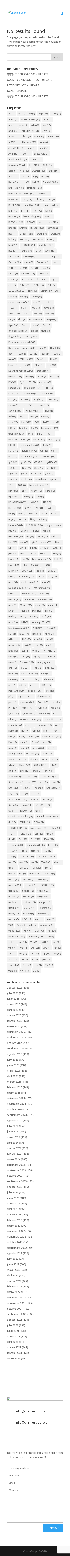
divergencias (17, 330)
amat (31, 148)
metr (12, 605)
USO (27, 919)
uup (38, 919)
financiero (16, 433)
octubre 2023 (15, 1175)
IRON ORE (15, 536)
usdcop (14, 896)
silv (11, 765)
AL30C (39, 136)
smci (12, 770)
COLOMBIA (16, 290)
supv (26, 805)
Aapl (43, 113)
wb (56, 942)
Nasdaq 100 (41, 622)
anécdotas (41, 153)
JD (58, 542)
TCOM (39, 822)
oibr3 (51, 656)
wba (12, 947)
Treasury (16, 845)
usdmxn (29, 902)
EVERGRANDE (33, 410)
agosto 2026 (14, 987)
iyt (34, 542)
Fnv (50, 433)
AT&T (24, 170)
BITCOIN (15, 222)
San (35, 742)
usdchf (13, 890)
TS (25, 850)
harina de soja (39, 485)
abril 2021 (12, 1341)
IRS (30, 536)
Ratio (44, 713)
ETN (12, 399)
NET (12, 633)
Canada (14, 262)
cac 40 (13, 256)
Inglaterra (54, 525)
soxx (44, 782)
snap (37, 770)
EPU (54, 376)
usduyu (28, 913)
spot (39, 787)
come (32, 290)
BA (45, 176)
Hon (40, 496)
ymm (12, 970)
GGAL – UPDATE (17, 91)
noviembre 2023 (16, 1170)
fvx (44, 450)
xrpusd (13, 965)
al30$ (26, 136)
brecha (42, 233)
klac (23, 553)
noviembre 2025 (16, 1037)
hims (50, 490)
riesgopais (44, 725)
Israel (43, 536)
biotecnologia (32, 216)
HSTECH (14, 507)
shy (11, 759)
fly (31, 433)
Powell (43, 702)
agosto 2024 (14, 1120)
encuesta (43, 370)
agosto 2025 (14, 1054)
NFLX (24, 633)
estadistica (32, 387)
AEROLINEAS (30, 130)
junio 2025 (13, 1065)
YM (49, 965)
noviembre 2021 (16, 1303)
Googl (40, 479)
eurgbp (39, 399)
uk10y (24, 867)
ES (32, 382)
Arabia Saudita (17, 159)
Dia (25, 325)
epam (42, 376)
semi (25, 748)
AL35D (13, 142)
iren (46, 530)
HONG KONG (17, 502)
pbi (37, 679)
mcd (46, 582)
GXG (22, 485)
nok (49, 639)
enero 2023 (13, 1225)
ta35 (12, 810)
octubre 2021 (15, 1308)
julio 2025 (12, 1059)
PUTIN (13, 707)
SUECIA (47, 799)
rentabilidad (53, 719)
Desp (51, 319)
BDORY (14, 205)
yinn (38, 965)
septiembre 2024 (17, 1115)
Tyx (46, 862)
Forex (39, 439)
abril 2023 (12, 1209)
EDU (57, 353)
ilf (32, 519)
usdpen (44, 902)
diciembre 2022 (16, 1231)
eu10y (25, 399)
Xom (13, 959)
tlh (49, 833)
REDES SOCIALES (30, 719)
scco (47, 742)
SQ (25, 793)
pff (11, 696)
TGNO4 (25, 833)
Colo (51, 285)
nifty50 (50, 633)
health (36, 490)
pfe (50, 690)
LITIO (13, 570)
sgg (51, 748)
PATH (26, 679)
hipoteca (14, 496)
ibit (44, 513)
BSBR (51, 239)
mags (52, 576)
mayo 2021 (13, 1336)
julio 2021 (12, 1325)
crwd (48, 302)
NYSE (13, 656)
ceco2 (13, 273)
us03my (42, 879)
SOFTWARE (16, 776)
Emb (51, 365)
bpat (12, 233)
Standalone (17, 799)
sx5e (39, 805)
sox (32, 782)
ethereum (31, 393)
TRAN (49, 839)
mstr (13, 622)
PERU (46, 685)
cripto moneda (18, 302)
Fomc (12, 439)
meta (29, 599)
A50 (21, 113)
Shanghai (15, 753)
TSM (47, 850)
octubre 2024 (15, 1109)
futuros (29, 450)
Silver (24, 765)
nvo (25, 650)
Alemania (29, 142)
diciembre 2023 (16, 1164)
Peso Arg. (16, 690)
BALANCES (50, 182)
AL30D (53, 136)
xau (57, 947)
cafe (42, 256)
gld (24, 473)
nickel (36, 633)
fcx (56, 422)
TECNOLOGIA (17, 827)
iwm (24, 542)
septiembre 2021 (17, 1314)
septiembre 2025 (17, 1048)
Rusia (34, 736)
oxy (24, 667)
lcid (57, 559)
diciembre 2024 (16, 1098)
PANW (13, 679)
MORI (36, 610)
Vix (51, 930)
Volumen (36, 936)
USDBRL (47, 885)
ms (23, 616)
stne (34, 799)
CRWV (13, 307)
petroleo (35, 690)
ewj (23, 416)
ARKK (48, 165)
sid (23, 759)
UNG (37, 867)
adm (35, 125)
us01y (13, 879)
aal (32, 113)
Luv (11, 576)
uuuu (50, 919)
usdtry (14, 913)
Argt (34, 165)
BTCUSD (28, 245)
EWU (45, 416)
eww (13, 422)
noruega (14, 645)
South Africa (48, 776)
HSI (47, 502)
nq (27, 645)
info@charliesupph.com (33, 1411)
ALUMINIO (15, 148)
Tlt (22, 839)
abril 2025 (12, 1076)
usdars (15, 885)
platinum (43, 696)
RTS (12, 736)
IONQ (24, 530)
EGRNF (38, 365)
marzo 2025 (14, 1081)
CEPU (43, 273)
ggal (52, 468)
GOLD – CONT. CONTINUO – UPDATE (29, 79)
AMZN (13, 153)
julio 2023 (12, 1192)
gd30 (12, 462)
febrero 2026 (14, 1020)
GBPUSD (48, 456)
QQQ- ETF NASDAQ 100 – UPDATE (27, 74)
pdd (23, 685)
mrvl (12, 616)
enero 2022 (13, 1292)
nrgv (39, 645)
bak (35, 182)
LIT (46, 565)
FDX (12, 427)
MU (24, 622)
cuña (14, 313)
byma (27, 250)
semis (38, 748)
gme (49, 473)
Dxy (55, 348)
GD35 (38, 462)
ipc (36, 530)
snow (49, 770)
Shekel (47, 753)
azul (25, 176)
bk (41, 222)
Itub (12, 542)
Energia (15, 376)
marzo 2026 (14, 1015)
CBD (12, 268)
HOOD (35, 502)
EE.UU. (26, 359)
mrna (49, 610)
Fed (23, 427)
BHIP (13, 210)
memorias (29, 593)
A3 (11, 113)
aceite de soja (30, 119)
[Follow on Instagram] (17, 1435)
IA (51, 507)
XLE (23, 953)
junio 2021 (13, 1330)
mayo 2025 (13, 1070)
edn (46, 353)
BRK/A (24, 239)
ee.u (12, 359)
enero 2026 (13, 1026)
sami (24, 742)
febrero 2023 (14, 1220)
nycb (36, 650)
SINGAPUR (40, 765)
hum (28, 507)
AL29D (13, 136)
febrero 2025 (14, 1087)
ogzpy (38, 656)
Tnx (35, 839)
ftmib (47, 445)
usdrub (14, 907)
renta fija (15, 725)
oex (26, 656)
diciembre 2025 (16, 1032)
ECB (22, 353)
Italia (55, 536)
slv (54, 765)
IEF (54, 513)
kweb (13, 559)
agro (46, 130)
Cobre (24, 285)
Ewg (49, 410)
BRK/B (38, 239)
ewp (34, 416)
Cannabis (43, 262)
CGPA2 (13, 279)
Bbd (27, 199)
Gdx (26, 468)
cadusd (29, 256)
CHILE (27, 279)
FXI (12, 456)
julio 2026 (12, 993)
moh (25, 610)
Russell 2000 (51, 736)
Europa (42, 405)
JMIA (23, 548)
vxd (11, 942)
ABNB (13, 119)
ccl (23, 268)
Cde (35, 268)
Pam (45, 673)
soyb (55, 782)
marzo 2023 (14, 1214)
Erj (22, 382)
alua (43, 142)
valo (32, 925)
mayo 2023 (13, 1203)
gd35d (52, 462)
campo (55, 256)
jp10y (44, 548)
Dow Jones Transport (21, 348)
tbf (12, 822)
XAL (46, 947)
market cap (30, 582)
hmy (28, 496)
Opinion (27, 662)
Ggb (12, 473)
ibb (21, 513)
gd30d (26, 462)
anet (27, 153)
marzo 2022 (14, 1281)
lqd (40, 570)
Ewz (26, 422)
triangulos (36, 845)
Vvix (50, 936)
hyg (40, 507)
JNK (33, 548)
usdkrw (13, 902)
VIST (39, 930)
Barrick (43, 193)
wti (35, 947)
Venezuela (47, 925)
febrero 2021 (14, 1353)
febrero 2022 (14, 1286)
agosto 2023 (14, 1187)
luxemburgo (26, 576)
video (14, 930)
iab (11, 513)
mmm (52, 605)
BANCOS (34, 187)
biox (48, 216)
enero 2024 (13, 1159)
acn (11, 125)
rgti (28, 725)
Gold (26, 479)
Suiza (13, 805)
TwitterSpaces (46, 856)
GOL (12, 479)
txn (34, 862)
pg (21, 696)
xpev (46, 959)
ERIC (12, 382)
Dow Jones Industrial (22, 342)
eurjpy (13, 405)
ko (34, 553)
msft (46, 616)
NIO (26, 639)
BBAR (13, 199)
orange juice (45, 662)
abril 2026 (12, 1010)
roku (36, 730)
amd (43, 148)
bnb (12, 227)
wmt (23, 947)
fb (46, 422)
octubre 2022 (15, 1242)
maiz (13, 582)
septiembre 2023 (17, 1181)
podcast (27, 702)
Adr (47, 125)
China (41, 279)
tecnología (39, 827)
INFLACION (34, 525)
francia (54, 439)
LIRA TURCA (31, 565)
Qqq (13, 713)
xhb (11, 953)
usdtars (45, 907)
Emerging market (20, 370)
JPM (12, 553)
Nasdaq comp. (18, 627)
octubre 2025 (15, 1043)
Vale (21, 925)
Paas (37, 667)
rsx (57, 730)
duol (43, 348)
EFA (53, 359)
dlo (34, 330)
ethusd (47, 393)
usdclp (28, 890)
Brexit (55, 233)
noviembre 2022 (16, 1236)
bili (48, 210)
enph (29, 376)
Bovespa (54, 227)
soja (32, 776)
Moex (12, 610)
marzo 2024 (14, 1148)
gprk (54, 479)
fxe (54, 450)
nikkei (13, 639)
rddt (12, 719)
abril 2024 (12, 1142)
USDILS (28, 896)
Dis (47, 325)
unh (48, 867)
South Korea (16, 782)
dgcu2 (13, 325)
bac (25, 182)
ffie (34, 427)
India (43, 519)
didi (35, 325)
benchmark (51, 205)
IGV (23, 519)
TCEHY (25, 822)
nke (38, 639)
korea (44, 553)
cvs (27, 313)
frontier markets (29, 445)
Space (13, 787)
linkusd (13, 565)
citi (12, 285)
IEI (11, 519)
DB (11, 319)
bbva (40, 199)
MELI (13, 593)
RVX (12, 742)
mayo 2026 (13, 1004)
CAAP (50, 250)
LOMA (27, 570)
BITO (31, 222)
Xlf (35, 953)
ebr (11, 353)
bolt (23, 227)
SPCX (27, 787)
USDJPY (43, 896)
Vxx (34, 942)
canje (28, 262)
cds (46, 268)
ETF (49, 387)
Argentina (16, 165)
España (14, 387)
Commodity (49, 290)
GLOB (36, 473)
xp (35, 959)
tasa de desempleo (20, 816)
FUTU (13, 450)
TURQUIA (27, 856)
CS (24, 307)
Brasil (26, 233)
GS (11, 485)
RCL (56, 713)
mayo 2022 (13, 1270)
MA (41, 576)
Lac (25, 559)
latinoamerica (41, 559)
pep (34, 685)
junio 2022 (13, 1264)
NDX (38, 627)
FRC (11, 445)
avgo (53, 170)
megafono (42, 587)
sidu (34, 759)
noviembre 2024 (16, 1103)
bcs (51, 199)
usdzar (13, 919)
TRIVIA (13, 850)
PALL (13, 673)
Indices (15, 525)
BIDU (37, 210)
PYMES (28, 707)
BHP (25, 210)
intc (12, 530)
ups (12, 873)
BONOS (37, 227)
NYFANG (50, 650)
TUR (12, 856)
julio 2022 (12, 1258)
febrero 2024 (14, 1153)
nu (49, 645)
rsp (46, 730)
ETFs (14, 393)
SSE (35, 793)
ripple (13, 730)
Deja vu (36, 319)
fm (40, 433)
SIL (44, 759)
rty (22, 736)
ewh (12, 416)
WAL (46, 942)
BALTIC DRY (16, 187)
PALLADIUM (29, 673)
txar (23, 862)
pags (50, 667)
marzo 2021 (14, 1347)
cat (56, 262)
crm (36, 302)
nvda (13, 650)
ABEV (56, 113)
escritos (45, 382)
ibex (33, 513)
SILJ (54, 759)
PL (30, 696)
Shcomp (32, 753)
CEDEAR (28, 273)
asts (12, 170)
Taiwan (26, 810)
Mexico (26, 605)
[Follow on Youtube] (31, 1435)
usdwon (43, 913)
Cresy (37, 296)
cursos (49, 307)
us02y (28, 879)
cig (54, 279)
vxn (23, 942)
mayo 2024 (13, 1137)
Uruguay (49, 873)
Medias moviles (19, 587)
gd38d (13, 468)
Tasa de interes (48, 816)
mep (44, 593)
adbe (23, 125)
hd (24, 490)
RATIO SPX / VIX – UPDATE (23, 85)
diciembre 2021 (16, 1297)
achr (47, 119)
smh (24, 770)
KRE (57, 553)
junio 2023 (13, 1198)
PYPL (42, 707)
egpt (26, 365)
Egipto (13, 365)
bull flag (46, 245)
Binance (14, 216)
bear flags (32, 205)
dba (22, 319)
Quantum (28, 713)
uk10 (12, 867)
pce (11, 685)
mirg (40, 605)
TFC (12, 833)
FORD (25, 439)
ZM (36, 970)
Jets (11, 548)
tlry (11, 839)
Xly (57, 953)
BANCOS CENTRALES (21, 193)
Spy (13, 793)
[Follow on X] (10, 1435)
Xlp (46, 953)
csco (36, 307)
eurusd (15, 410)
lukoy (52, 570)
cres (24, 296)
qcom (55, 707)
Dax (49, 313)
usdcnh (43, 890)
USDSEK (29, 907)
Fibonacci (49, 427)
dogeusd (14, 336)
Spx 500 (53, 787)
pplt (56, 702)
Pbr (48, 679)
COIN (39, 285)
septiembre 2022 (17, 1247)
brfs (12, 239)
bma (53, 222)
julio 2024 (12, 1126)
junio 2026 (13, 998)
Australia (38, 170)
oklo (12, 662)
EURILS (53, 399)
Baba (13, 182)
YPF (25, 970)
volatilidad (16, 936)
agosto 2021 (14, 1319)
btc (12, 245)
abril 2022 (12, 1275)
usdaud (30, 885)
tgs (39, 833)
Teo (56, 827)
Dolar (31, 336)
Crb (12, 296)
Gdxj (38, 468)
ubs (57, 862)
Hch (13, 490)
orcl (12, 667)
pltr (12, 702)
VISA (27, 930)
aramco (35, 159)
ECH (34, 353)
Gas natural (29, 456)
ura (22, 873)
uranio (34, 873)
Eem (42, 359)
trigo (53, 845)
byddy (13, 250)
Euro (27, 405)
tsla (35, 850)
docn (45, 330)
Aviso (12, 176)
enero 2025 (13, 1092)
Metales (45, 599)
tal (38, 810)
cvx (38, 313)
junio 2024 (13, 1131)
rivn (24, 730)
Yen (27, 965)
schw (12, 748)
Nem (51, 627)
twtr (12, 862)
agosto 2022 (14, 1253)
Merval (14, 599)
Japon (46, 542)
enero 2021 (13, 1358)
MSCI (34, 616)
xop (24, 959)
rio (58, 725)
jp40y (57, 548)
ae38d (13, 130)
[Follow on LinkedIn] (24, 1435)
